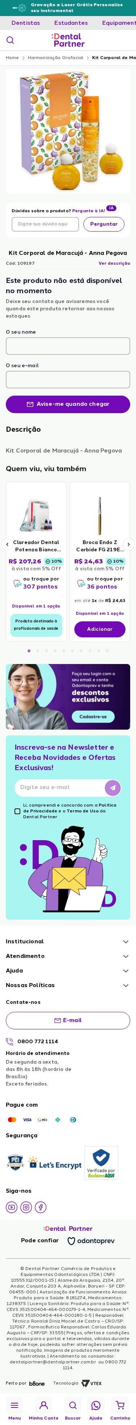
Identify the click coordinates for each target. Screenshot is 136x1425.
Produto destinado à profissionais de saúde (36, 625)
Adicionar (99, 629)
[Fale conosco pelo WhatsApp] (95, 1405)
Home (12, 58)
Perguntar (104, 224)
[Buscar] (10, 40)
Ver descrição (114, 263)
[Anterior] (7, 544)
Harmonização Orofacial (56, 58)
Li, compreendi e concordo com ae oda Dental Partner (69, 811)
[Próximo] (128, 544)
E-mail (72, 1021)
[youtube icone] (11, 1207)
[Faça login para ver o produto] (36, 515)
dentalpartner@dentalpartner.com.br (53, 1362)
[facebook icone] (40, 1207)
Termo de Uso (83, 811)
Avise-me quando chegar (73, 404)
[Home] (68, 40)
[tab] (26, 23)
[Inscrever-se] (113, 788)
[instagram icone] (26, 1207)
